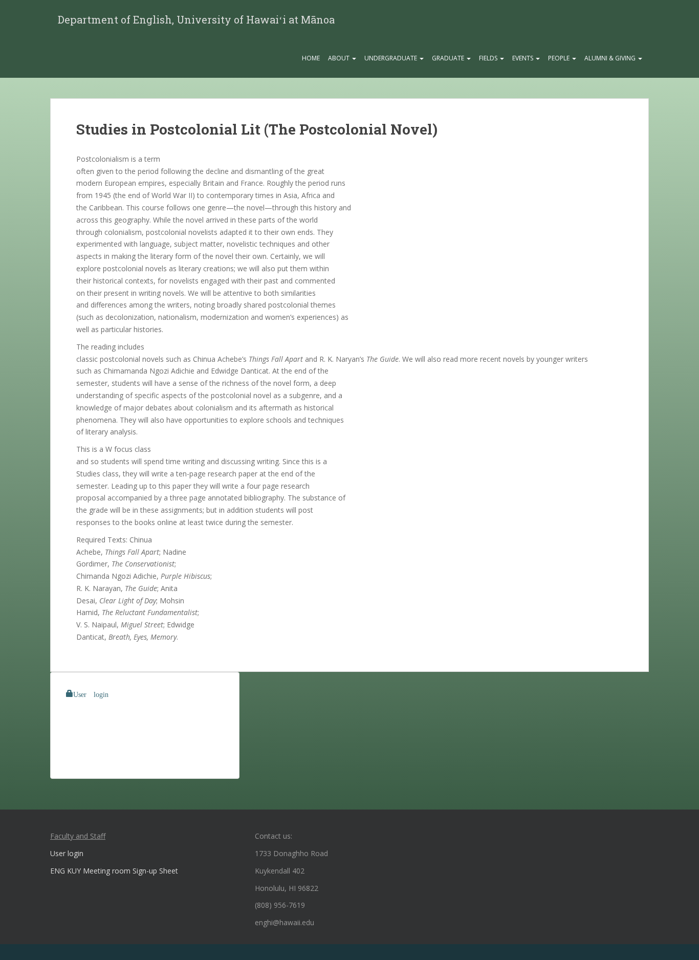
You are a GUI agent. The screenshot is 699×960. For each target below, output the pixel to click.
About (339, 58)
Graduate (449, 58)
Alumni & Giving (610, 58)
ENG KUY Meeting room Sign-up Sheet (114, 871)
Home (311, 58)
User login (90, 693)
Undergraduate (391, 58)
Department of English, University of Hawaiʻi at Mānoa (196, 19)
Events (523, 58)
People (559, 58)
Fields (489, 58)
